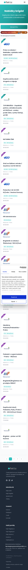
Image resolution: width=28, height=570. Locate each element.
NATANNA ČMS (8, 139)
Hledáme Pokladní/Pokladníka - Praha (11, 327)
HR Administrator (9, 216)
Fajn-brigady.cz (10, 529)
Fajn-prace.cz (10, 534)
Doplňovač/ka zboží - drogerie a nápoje (11, 80)
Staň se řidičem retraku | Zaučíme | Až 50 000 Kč (12, 164)
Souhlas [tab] (5, 271)
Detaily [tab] (13, 271)
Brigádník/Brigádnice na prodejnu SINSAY (12, 382)
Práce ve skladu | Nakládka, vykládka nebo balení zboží (12, 52)
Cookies (8, 567)
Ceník (7, 515)
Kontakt (8, 518)
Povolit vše (14, 297)
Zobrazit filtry (14, 27)
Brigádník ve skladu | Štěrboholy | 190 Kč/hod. (12, 242)
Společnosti (9, 496)
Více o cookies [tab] (22, 271)
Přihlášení (8, 512)
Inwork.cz (8, 537)
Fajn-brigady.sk (10, 531)
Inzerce (8, 510)
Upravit (13, 301)
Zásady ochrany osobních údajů (14, 564)
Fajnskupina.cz (10, 540)
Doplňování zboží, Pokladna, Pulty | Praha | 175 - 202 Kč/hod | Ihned (12, 409)
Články (8, 499)
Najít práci (9, 490)
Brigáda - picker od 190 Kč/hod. (12, 437)
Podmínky (8, 561)
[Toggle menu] (24, 2)
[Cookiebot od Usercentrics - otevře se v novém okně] (20, 268)
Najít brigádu (9, 493)
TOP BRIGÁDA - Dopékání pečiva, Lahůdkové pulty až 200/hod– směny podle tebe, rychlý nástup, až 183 (13, 110)
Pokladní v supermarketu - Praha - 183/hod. (12, 355)
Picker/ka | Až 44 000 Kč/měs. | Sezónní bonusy (13, 191)
